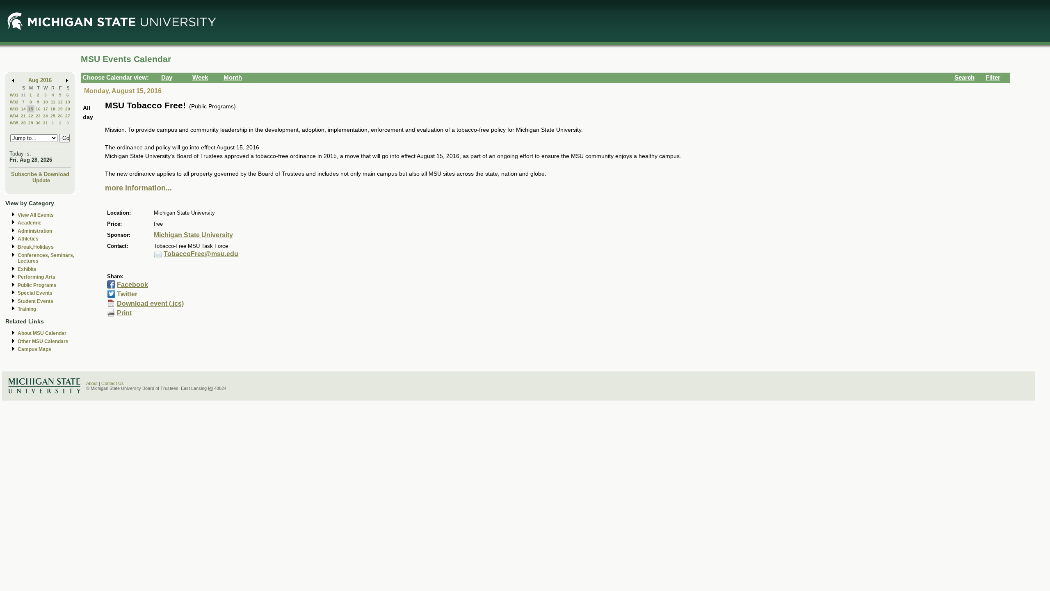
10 (45, 102)
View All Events (36, 215)
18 (52, 109)
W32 (14, 102)
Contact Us (112, 383)
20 (67, 109)
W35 (14, 123)
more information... (138, 188)
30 (38, 123)
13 (67, 102)
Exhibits (27, 269)
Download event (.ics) (150, 303)
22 (30, 116)
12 (60, 102)
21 (23, 116)
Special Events (35, 293)
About (92, 383)
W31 (14, 95)
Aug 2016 (40, 80)
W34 (14, 116)
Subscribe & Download (40, 174)
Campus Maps (34, 349)
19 (60, 109)
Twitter (127, 294)
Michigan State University (193, 234)
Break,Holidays (36, 247)
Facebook (132, 284)
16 (38, 109)
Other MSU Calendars (43, 341)
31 (23, 95)
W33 (14, 109)
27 (67, 116)
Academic (29, 223)
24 (45, 116)
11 (53, 102)
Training (27, 309)
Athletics (28, 239)
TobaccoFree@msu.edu (201, 253)
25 (52, 116)
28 (23, 123)
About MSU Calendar (42, 333)
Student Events (35, 301)
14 (23, 109)
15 (30, 109)
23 (38, 116)
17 (45, 109)
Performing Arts (36, 277)
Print (124, 312)
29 (30, 123)
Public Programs (37, 285)
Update (41, 180)
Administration (35, 231)
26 (60, 116)
